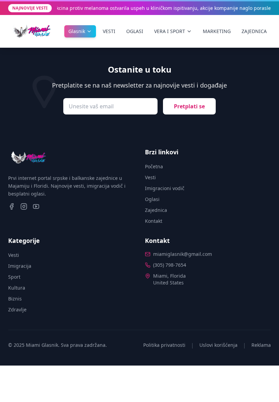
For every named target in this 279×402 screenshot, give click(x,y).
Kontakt (153, 221)
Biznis (15, 298)
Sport (14, 277)
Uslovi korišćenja (218, 345)
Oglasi (152, 199)
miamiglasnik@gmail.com (182, 254)
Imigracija (19, 266)
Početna (154, 166)
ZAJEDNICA (254, 31)
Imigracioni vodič (164, 188)
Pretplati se (189, 106)
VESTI (109, 31)
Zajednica (156, 210)
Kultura (16, 287)
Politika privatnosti (164, 345)
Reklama (261, 345)
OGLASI (134, 31)
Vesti (150, 177)
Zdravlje (17, 309)
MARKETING (217, 31)
